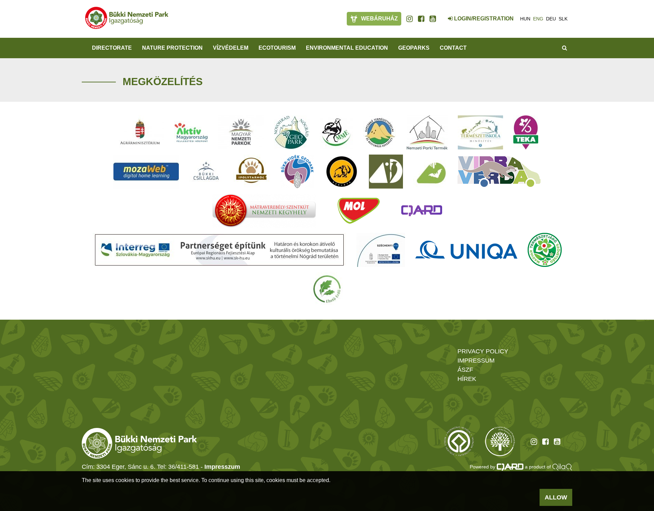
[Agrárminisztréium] (140, 132)
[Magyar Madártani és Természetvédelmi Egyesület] (336, 132)
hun (525, 18)
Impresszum (222, 466)
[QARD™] (421, 210)
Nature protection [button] (172, 48)
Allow (556, 497)
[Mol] (358, 211)
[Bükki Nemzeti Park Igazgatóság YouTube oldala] (433, 18)
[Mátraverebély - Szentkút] (264, 211)
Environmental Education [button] (347, 48)
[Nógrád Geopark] (292, 132)
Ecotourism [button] (277, 48)
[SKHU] (219, 250)
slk (563, 18)
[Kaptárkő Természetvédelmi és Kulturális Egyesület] (379, 132)
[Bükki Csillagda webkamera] (441, 15)
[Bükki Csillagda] (206, 172)
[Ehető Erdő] (327, 289)
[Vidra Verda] (499, 171)
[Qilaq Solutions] (562, 466)
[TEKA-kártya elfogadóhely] (525, 132)
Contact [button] (453, 48)
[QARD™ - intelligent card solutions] (510, 466)
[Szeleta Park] (342, 172)
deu (551, 18)
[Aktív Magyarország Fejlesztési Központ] (191, 132)
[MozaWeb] (146, 172)
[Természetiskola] (480, 132)
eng (538, 18)
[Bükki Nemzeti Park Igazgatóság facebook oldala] (421, 18)
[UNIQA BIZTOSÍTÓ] (466, 250)
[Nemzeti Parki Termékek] (427, 132)
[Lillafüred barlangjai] (430, 172)
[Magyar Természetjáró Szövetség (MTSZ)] (545, 250)
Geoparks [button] (414, 48)
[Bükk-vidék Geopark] (297, 172)
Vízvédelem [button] (230, 48)
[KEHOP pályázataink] (380, 250)
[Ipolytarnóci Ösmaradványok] (251, 172)
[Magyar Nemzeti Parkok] (241, 132)
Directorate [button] (112, 48)
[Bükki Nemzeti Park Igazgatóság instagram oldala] (410, 18)
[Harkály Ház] (386, 172)
